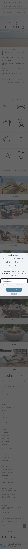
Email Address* (5, 279)
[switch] (6, 285)
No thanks (14, 293)
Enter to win (14, 290)
